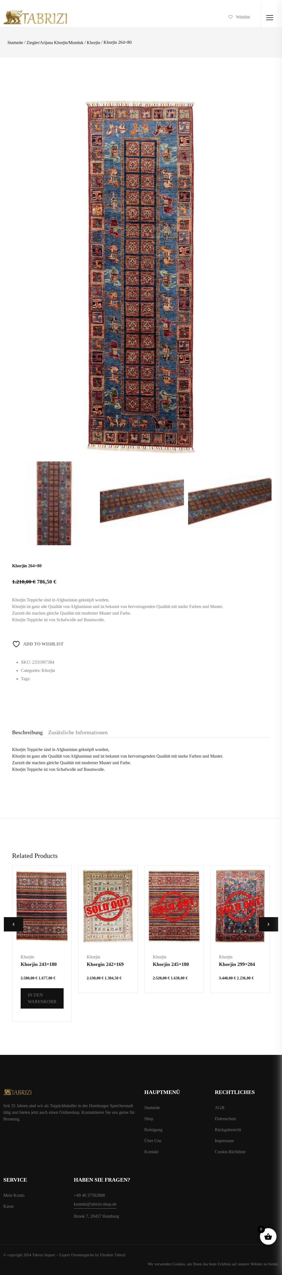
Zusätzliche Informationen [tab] (78, 732)
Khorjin (93, 42)
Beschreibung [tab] (27, 732)
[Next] (262, 247)
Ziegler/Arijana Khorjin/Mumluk (54, 42)
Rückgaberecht (228, 1129)
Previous (13, 924)
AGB (219, 1107)
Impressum (224, 1140)
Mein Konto (14, 1195)
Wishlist (243, 17)
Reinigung (153, 1129)
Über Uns (152, 1140)
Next (268, 924)
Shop (148, 1118)
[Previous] (24, 247)
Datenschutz (225, 1118)
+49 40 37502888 (89, 1195)
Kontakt (151, 1151)
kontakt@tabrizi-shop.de (95, 1204)
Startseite (15, 42)
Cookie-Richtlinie (230, 1151)
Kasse (8, 1206)
